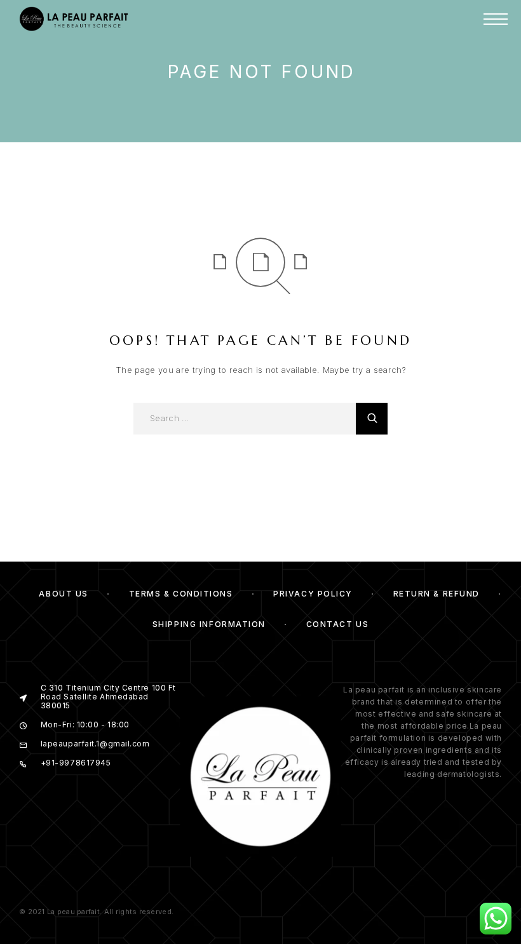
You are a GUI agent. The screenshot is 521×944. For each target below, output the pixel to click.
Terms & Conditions (181, 593)
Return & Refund (436, 593)
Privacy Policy (313, 593)
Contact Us (337, 624)
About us (63, 593)
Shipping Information (209, 624)
